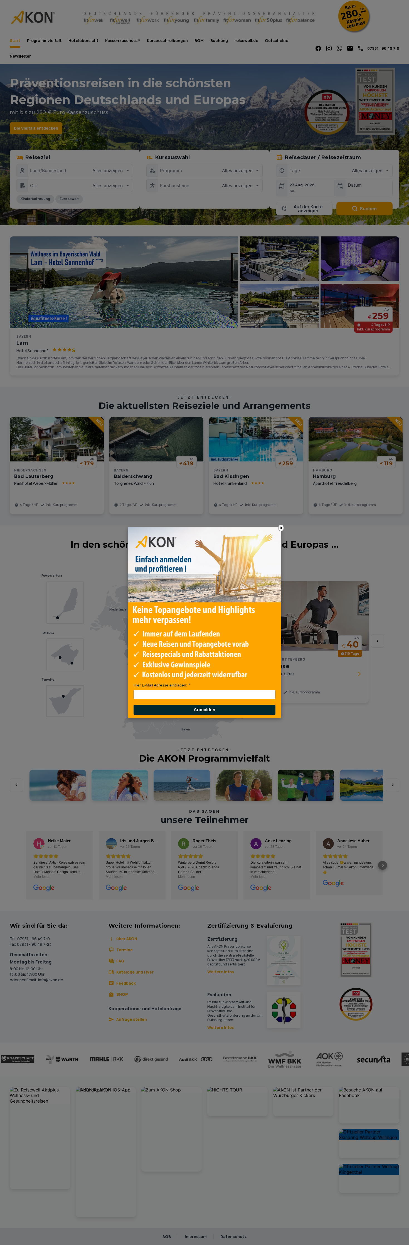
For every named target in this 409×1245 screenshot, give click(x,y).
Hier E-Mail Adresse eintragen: (160, 685)
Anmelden (204, 709)
